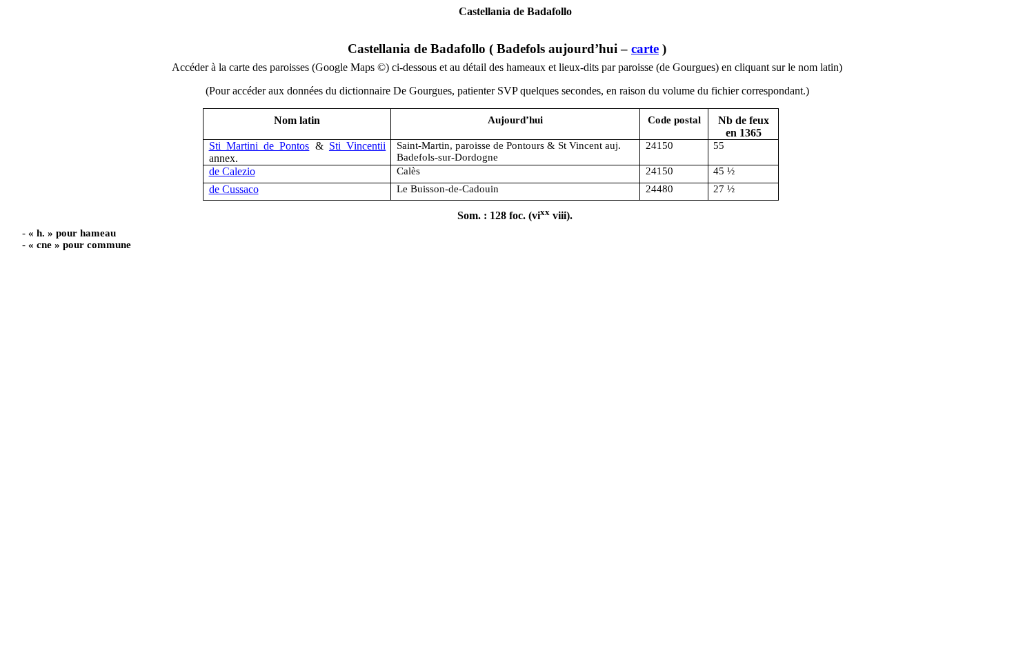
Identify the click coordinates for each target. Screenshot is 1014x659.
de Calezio (232, 171)
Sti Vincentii (357, 146)
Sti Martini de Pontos (259, 146)
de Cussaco (234, 189)
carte (645, 48)
